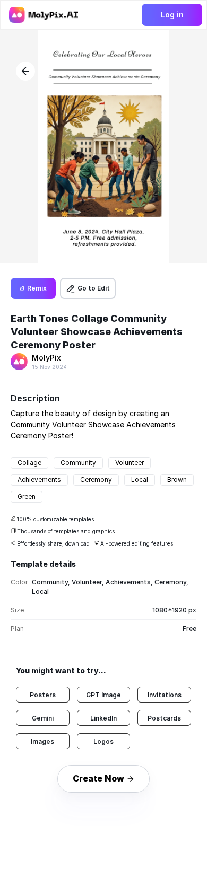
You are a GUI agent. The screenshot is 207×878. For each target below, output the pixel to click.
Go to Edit (93, 288)
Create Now (98, 778)
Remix (37, 288)
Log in (172, 14)
